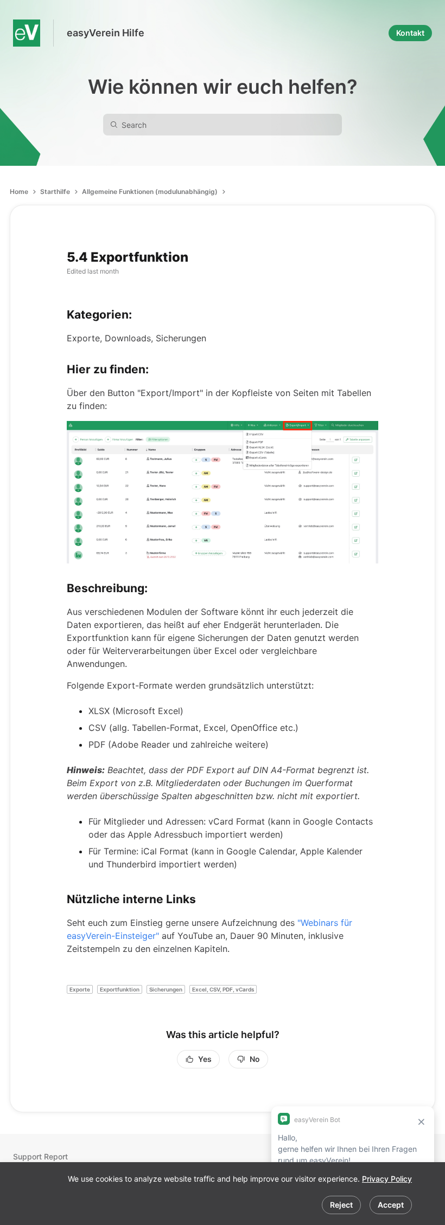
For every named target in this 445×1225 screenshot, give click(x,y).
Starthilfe (55, 191)
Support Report (40, 1156)
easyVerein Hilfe (105, 32)
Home (19, 191)
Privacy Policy (387, 1178)
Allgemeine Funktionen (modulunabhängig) (150, 191)
